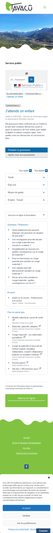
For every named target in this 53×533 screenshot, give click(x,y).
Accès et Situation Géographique (26, 442)
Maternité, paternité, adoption (25, 326)
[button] (49, 477)
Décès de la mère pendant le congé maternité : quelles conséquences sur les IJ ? (25, 280)
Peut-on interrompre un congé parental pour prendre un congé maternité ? (26, 261)
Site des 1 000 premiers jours (25, 369)
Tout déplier (39, 170)
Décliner (26, 515)
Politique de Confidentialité (18, 529)
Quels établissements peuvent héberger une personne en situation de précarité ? (27, 233)
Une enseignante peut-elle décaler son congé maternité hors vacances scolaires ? (27, 242)
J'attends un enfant (14, 96)
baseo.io (29, 388)
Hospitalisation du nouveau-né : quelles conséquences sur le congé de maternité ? (27, 252)
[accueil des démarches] (26, 73)
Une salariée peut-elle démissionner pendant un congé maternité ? (26, 271)
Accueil (27, 437)
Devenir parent (19, 363)
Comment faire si (33, 93)
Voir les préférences (26, 523)
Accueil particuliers (15, 93)
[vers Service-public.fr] (29, 86)
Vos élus (26, 448)
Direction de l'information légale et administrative (25, 386)
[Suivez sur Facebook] (26, 466)
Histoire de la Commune (26, 453)
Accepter (26, 508)
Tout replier (24, 170)
